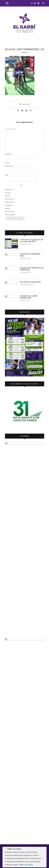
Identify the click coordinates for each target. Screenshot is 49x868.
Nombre (8, 154)
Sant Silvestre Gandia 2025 (30, 282)
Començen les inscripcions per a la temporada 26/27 (31, 240)
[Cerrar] (44, 849)
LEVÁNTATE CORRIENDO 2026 (30, 255)
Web (6, 175)
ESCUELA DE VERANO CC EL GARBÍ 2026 (32, 269)
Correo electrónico (9, 164)
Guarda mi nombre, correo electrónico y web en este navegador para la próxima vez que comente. (10, 202)
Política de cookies (26, 865)
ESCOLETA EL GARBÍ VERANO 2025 (28, 297)
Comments (24, 104)
